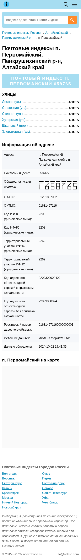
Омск (46, 473)
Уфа (45, 497)
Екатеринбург (12, 483)
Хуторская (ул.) (13, 120)
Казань (7, 488)
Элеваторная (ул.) (16, 131)
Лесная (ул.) (11, 102)
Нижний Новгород (14, 502)
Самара (47, 488)
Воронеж (8, 478)
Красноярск (10, 493)
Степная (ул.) (12, 114)
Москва (7, 497)
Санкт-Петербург (54, 493)
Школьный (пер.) (15, 125)
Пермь (47, 478)
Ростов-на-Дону (53, 483)
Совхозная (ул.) (14, 108)
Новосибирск (11, 507)
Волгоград (9, 473)
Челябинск (50, 502)
